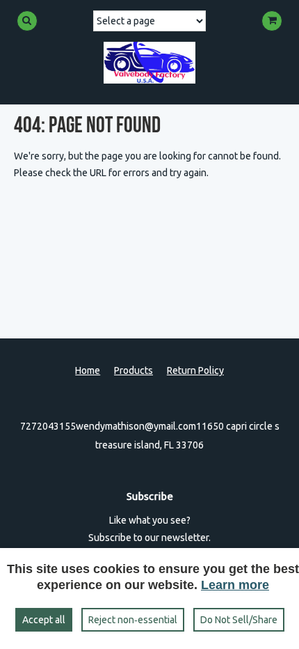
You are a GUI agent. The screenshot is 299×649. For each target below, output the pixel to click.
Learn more (235, 585)
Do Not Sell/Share (238, 619)
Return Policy (195, 370)
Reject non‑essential (132, 619)
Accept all (43, 619)
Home (87, 370)
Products (133, 370)
